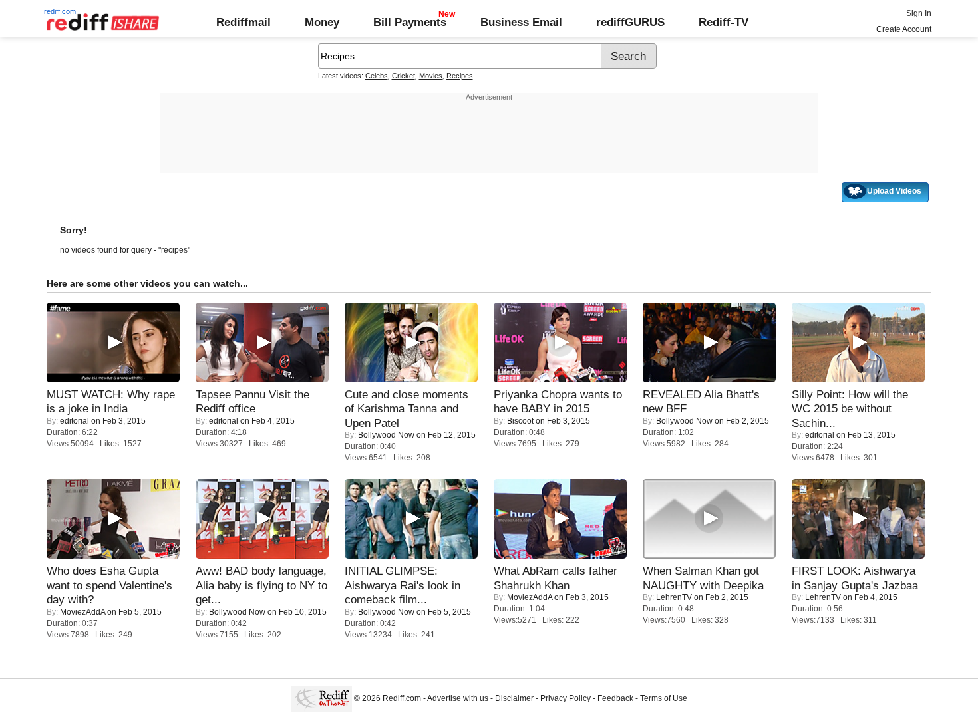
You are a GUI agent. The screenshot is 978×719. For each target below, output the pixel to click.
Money (322, 22)
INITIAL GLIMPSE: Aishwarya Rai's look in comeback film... (402, 585)
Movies (430, 76)
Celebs (376, 76)
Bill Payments (409, 22)
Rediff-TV (723, 22)
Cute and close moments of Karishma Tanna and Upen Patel (406, 408)
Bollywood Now (386, 435)
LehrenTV (674, 597)
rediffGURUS (630, 22)
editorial (74, 421)
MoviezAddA (82, 612)
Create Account (903, 29)
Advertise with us (457, 698)
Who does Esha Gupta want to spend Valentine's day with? (109, 585)
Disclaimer (514, 698)
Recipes (459, 76)
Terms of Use (663, 698)
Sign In (918, 13)
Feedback (615, 698)
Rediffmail (243, 22)
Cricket (403, 76)
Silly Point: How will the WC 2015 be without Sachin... (850, 408)
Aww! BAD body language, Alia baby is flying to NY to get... (261, 585)
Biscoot (520, 421)
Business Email (521, 22)
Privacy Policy (565, 698)
